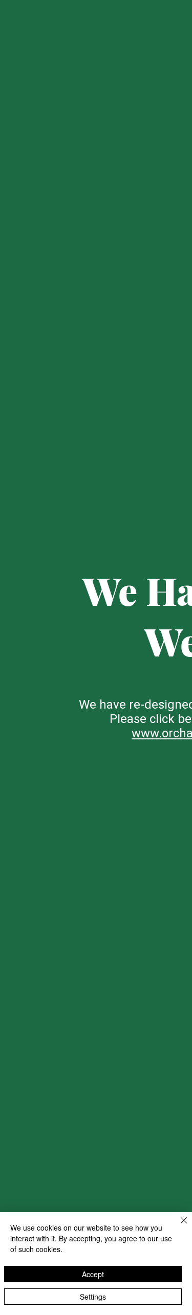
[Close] (177, 1226)
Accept (93, 1274)
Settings (93, 1296)
